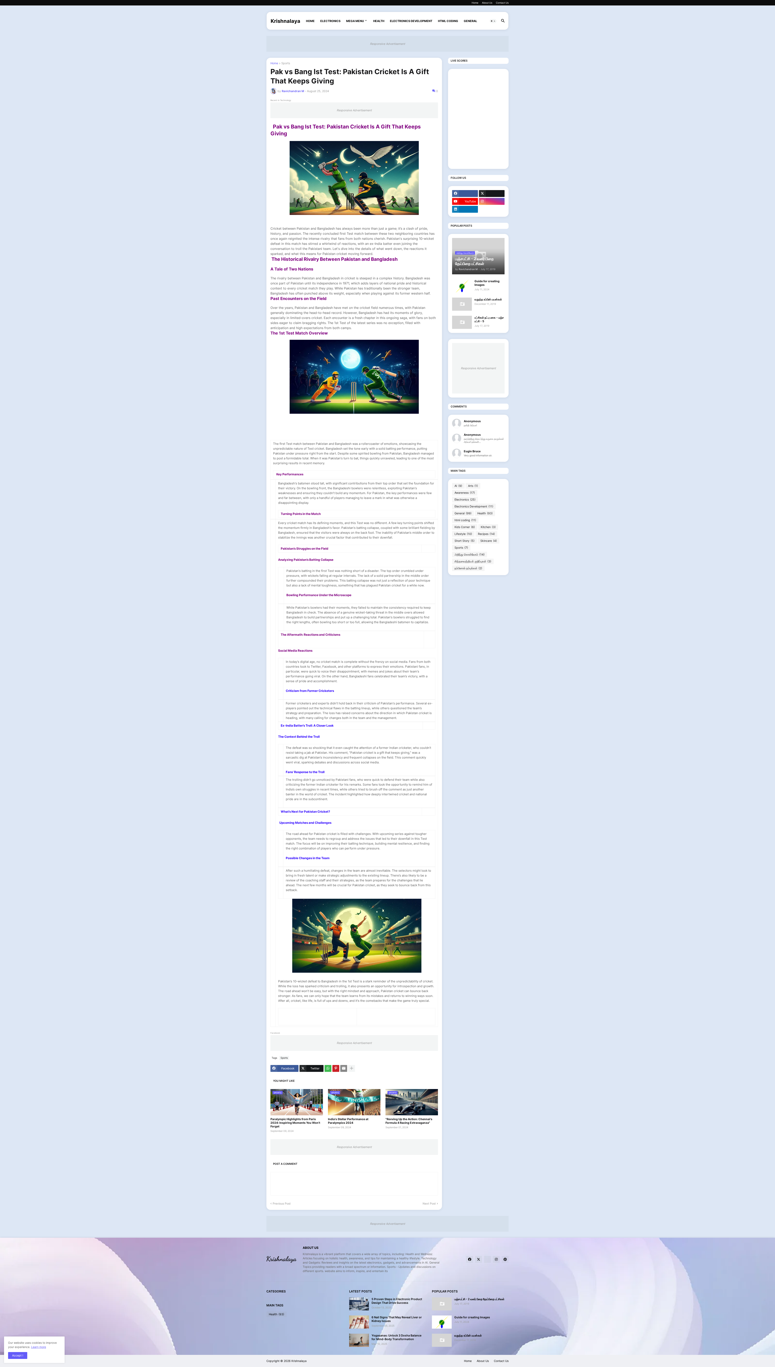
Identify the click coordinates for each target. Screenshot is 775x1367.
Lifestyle (463, 534)
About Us (487, 2)
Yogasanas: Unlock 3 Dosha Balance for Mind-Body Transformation (396, 1337)
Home (475, 2)
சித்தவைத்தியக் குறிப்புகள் (473, 561)
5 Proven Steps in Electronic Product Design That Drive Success (397, 1300)
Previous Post (282, 1203)
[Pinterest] (335, 1068)
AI (458, 485)
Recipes (486, 534)
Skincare (488, 540)
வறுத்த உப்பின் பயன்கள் (488, 299)
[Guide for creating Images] (462, 286)
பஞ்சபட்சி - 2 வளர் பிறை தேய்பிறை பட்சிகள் (479, 1299)
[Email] (343, 1068)
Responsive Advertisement (387, 43)
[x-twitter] (492, 193)
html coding (448, 21)
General (470, 21)
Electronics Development (411, 21)
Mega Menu (355, 21)
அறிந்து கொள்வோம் (470, 554)
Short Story (464, 540)
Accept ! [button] (17, 1355)
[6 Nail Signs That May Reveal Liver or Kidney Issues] (359, 1322)
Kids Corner (465, 527)
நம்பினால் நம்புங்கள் (468, 568)
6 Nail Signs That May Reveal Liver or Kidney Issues (397, 1319)
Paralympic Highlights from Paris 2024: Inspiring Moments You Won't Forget (295, 1122)
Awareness (465, 492)
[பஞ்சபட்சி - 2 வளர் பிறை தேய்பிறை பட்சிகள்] (442, 1303)
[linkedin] (465, 209)
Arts (473, 485)
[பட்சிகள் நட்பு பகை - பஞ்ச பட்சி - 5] (462, 322)
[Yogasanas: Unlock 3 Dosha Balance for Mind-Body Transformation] (359, 1340)
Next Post (429, 1203)
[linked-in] (487, 1259)
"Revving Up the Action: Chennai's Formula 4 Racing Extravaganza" (408, 1120)
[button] (493, 21)
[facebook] (465, 193)
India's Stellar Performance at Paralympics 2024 (348, 1120)
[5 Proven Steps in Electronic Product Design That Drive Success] (359, 1303)
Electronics (330, 21)
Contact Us (502, 2)
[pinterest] (505, 1259)
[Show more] (351, 1068)
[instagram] (492, 201)
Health (378, 21)
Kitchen (488, 527)
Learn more (38, 1347)
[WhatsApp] (328, 1068)
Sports (285, 63)
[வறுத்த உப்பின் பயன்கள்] (462, 304)
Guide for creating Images (487, 282)
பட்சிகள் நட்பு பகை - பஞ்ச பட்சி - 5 (489, 319)
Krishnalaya (285, 21)
